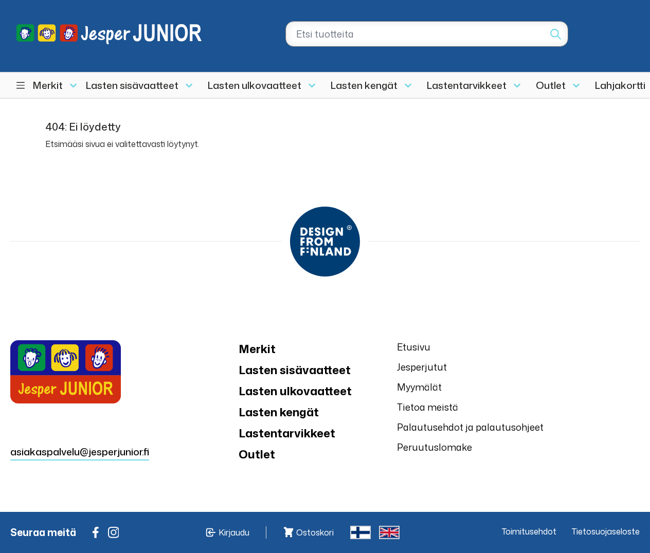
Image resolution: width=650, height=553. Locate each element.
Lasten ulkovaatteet (254, 85)
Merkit (48, 85)
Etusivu (413, 347)
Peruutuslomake (434, 447)
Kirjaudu (234, 532)
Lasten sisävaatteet (132, 85)
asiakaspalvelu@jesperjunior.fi (79, 451)
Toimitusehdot (529, 531)
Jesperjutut (422, 367)
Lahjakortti (620, 85)
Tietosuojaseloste (606, 531)
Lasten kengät (364, 85)
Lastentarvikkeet (467, 85)
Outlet (551, 85)
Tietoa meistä (427, 407)
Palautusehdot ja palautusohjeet (470, 427)
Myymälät (419, 387)
